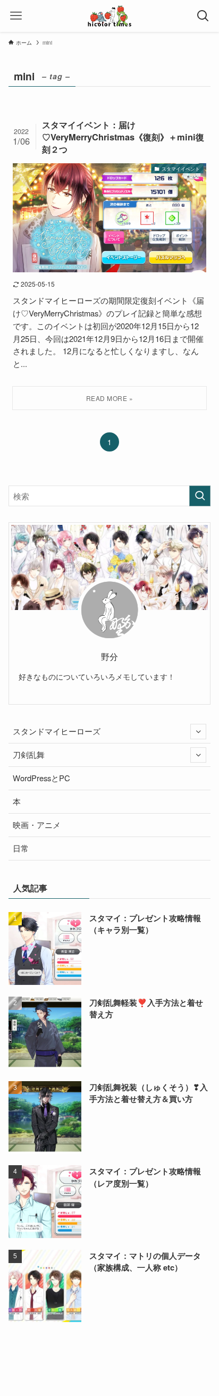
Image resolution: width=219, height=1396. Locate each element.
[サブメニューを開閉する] (198, 732)
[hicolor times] (109, 16)
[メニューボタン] (16, 16)
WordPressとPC (41, 777)
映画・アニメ (37, 824)
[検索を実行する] (199, 496)
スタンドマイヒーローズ (56, 731)
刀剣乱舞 (29, 754)
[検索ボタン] (203, 16)
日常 (21, 848)
